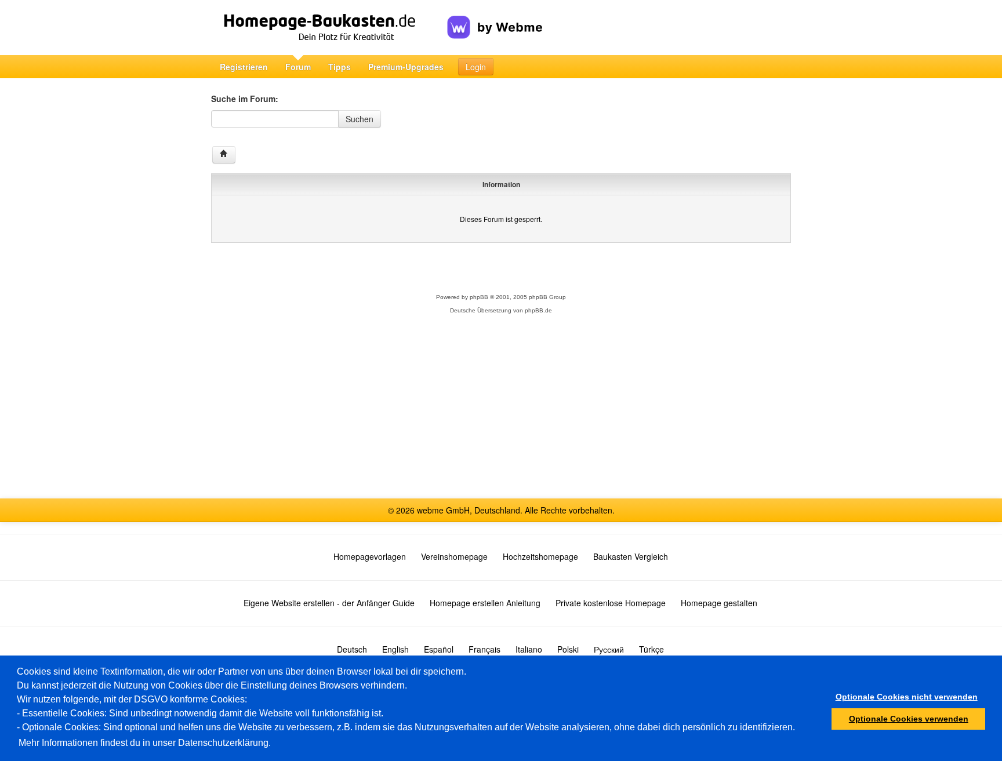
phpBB (479, 297)
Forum (298, 66)
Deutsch (352, 649)
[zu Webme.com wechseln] (495, 18)
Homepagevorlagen (369, 556)
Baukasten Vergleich (630, 556)
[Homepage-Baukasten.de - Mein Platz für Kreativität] (329, 27)
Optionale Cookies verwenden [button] (908, 718)
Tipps (339, 66)
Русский (609, 649)
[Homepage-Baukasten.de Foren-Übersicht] (223, 154)
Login (476, 66)
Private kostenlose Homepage (611, 603)
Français (484, 649)
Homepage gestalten (719, 603)
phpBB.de (538, 310)
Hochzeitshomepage (540, 556)
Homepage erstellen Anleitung (485, 603)
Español (438, 649)
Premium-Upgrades (406, 66)
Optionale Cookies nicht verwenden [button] (907, 696)
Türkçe (651, 649)
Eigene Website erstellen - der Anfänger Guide (329, 603)
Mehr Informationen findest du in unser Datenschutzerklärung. (145, 743)
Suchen (359, 119)
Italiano (528, 649)
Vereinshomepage (454, 556)
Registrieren (244, 66)
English (395, 649)
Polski (568, 649)
